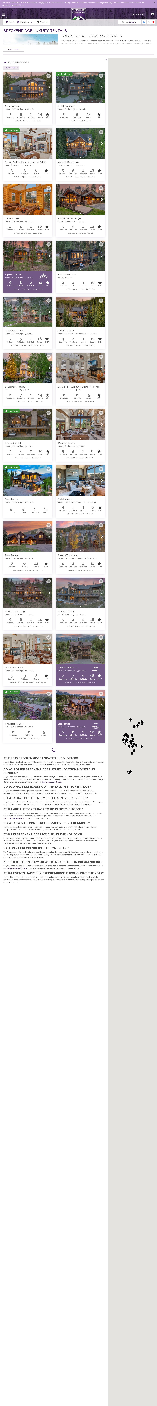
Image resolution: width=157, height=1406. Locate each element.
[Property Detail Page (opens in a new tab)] (27, 87)
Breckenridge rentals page (52, 1111)
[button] (6, 87)
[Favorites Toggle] (153, 22)
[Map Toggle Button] (144, 22)
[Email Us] (153, 14)
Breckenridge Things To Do (15, 1147)
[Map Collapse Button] (106, 60)
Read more (14, 49)
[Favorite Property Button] (48, 76)
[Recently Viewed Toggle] (149, 22)
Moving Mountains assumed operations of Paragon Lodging (88, 3)
